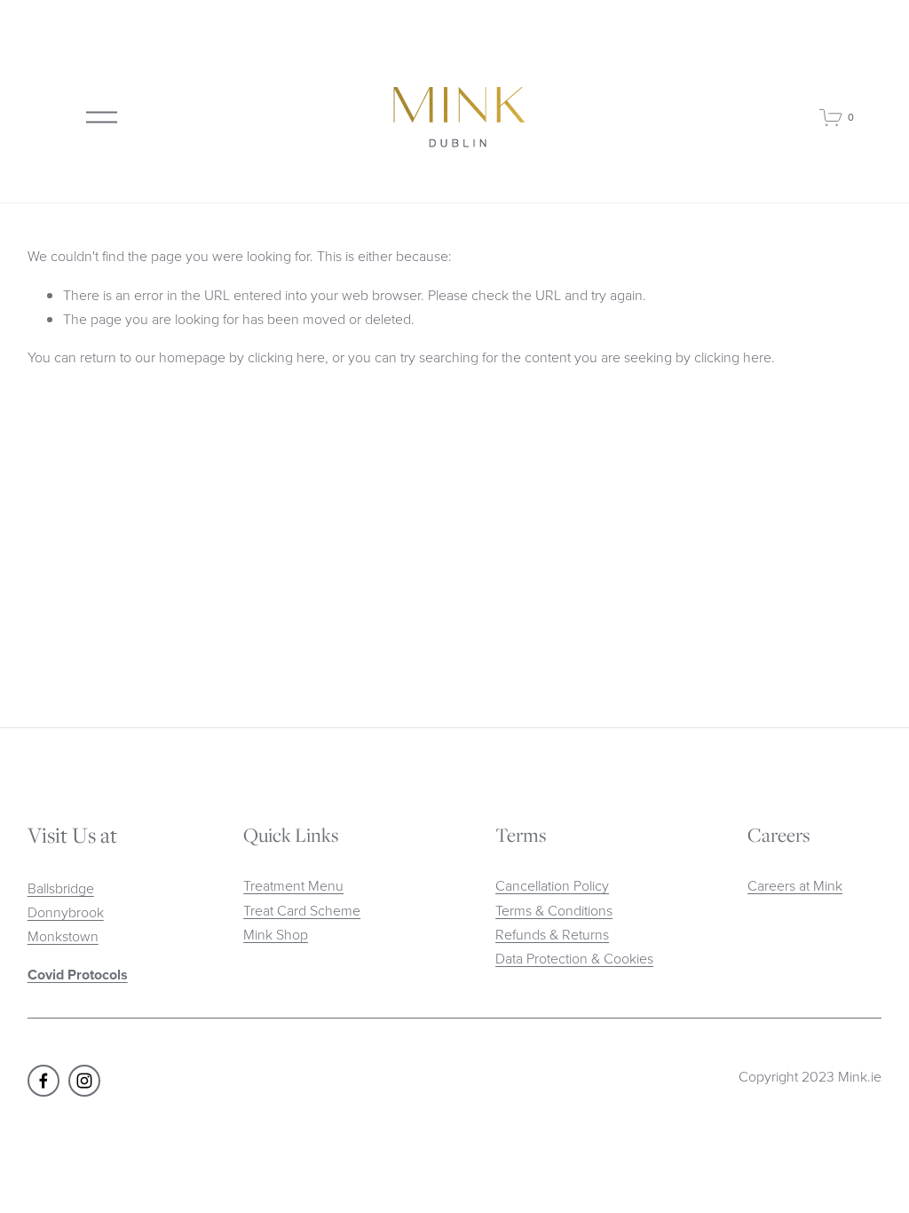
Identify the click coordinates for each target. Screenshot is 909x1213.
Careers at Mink (794, 885)
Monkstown (63, 936)
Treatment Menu (293, 885)
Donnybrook (66, 912)
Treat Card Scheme (301, 910)
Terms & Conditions (554, 910)
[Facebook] (43, 1081)
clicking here (286, 357)
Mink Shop (275, 934)
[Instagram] (84, 1081)
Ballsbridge (61, 888)
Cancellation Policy (552, 885)
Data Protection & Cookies (574, 958)
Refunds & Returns (552, 934)
